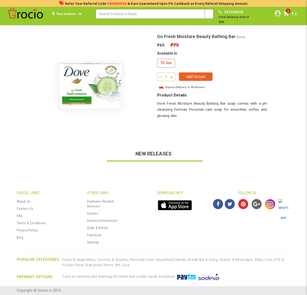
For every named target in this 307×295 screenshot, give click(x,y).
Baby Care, (264, 259)
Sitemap (93, 242)
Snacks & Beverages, (237, 259)
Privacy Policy (27, 230)
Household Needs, (172, 259)
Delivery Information (102, 221)
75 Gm (166, 63)
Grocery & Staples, (114, 259)
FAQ (20, 216)
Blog (20, 237)
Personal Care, (143, 259)
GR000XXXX (117, 4)
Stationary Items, (100, 265)
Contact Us (25, 209)
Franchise (94, 235)
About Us (24, 201)
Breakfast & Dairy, (203, 259)
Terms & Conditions (31, 223)
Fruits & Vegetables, (80, 259)
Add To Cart (195, 77)
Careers (93, 213)
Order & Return (97, 228)
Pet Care (122, 265)
